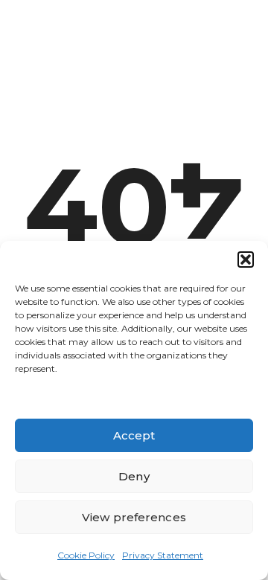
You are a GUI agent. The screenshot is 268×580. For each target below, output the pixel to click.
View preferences (134, 517)
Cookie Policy (86, 555)
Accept (134, 435)
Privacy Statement (162, 555)
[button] (245, 259)
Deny (133, 476)
